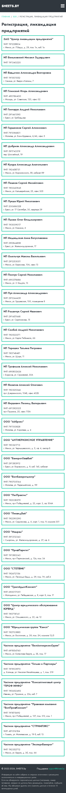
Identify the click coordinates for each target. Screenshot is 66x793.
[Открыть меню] (62, 6)
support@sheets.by (56, 768)
